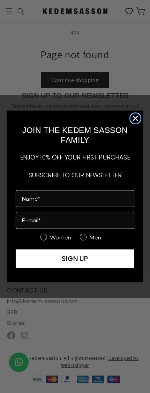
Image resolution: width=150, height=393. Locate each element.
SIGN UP (75, 259)
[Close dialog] (135, 118)
